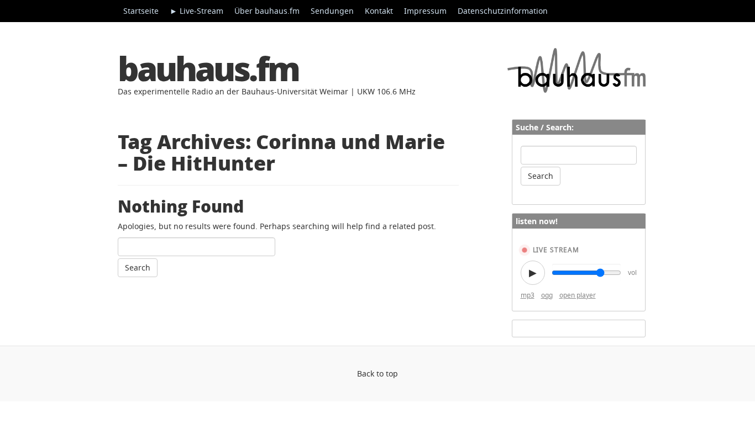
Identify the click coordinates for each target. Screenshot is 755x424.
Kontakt (379, 11)
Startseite (141, 11)
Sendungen (332, 11)
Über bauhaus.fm (267, 11)
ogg (547, 295)
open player (577, 295)
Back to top (377, 373)
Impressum (425, 11)
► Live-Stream (196, 11)
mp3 (527, 295)
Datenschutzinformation (503, 11)
